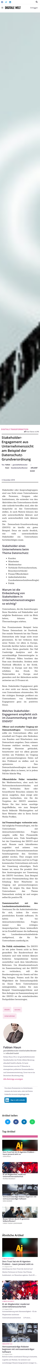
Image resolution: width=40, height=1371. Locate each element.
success (17, 1010)
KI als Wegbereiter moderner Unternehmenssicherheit (14, 1175)
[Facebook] (2, 2)
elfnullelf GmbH (12, 1053)
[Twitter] (6, 2)
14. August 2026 (7, 1266)
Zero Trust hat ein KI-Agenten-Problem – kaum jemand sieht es (19, 1153)
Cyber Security (8, 1259)
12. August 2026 (7, 1354)
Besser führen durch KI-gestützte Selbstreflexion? (16, 1220)
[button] (37, 2)
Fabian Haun (12, 1047)
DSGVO (7, 1010)
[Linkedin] (10, 2)
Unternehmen (9, 1016)
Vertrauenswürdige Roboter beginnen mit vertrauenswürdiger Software (19, 1197)
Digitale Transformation (14, 429)
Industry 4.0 (7, 1344)
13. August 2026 (7, 1309)
